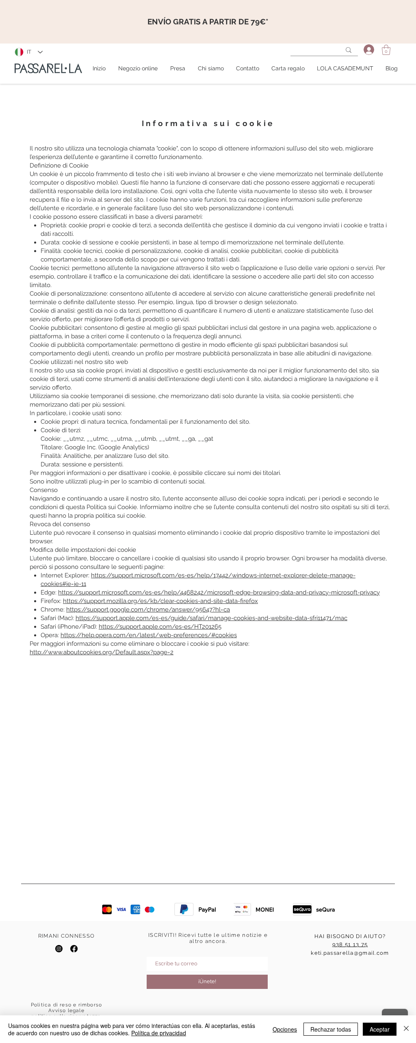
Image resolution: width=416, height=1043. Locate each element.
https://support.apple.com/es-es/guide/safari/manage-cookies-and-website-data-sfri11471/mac (211, 618)
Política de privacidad (158, 1033)
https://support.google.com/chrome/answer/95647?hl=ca (148, 609)
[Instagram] (59, 948)
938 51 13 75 (350, 944)
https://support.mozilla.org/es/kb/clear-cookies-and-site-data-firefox (160, 601)
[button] (386, 50)
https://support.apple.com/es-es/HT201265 (160, 626)
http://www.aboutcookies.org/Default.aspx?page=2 (101, 652)
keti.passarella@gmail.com (350, 953)
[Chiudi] (406, 1029)
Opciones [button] (285, 1029)
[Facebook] (74, 948)
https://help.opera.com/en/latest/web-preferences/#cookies (149, 635)
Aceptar (380, 1029)
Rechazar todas (330, 1029)
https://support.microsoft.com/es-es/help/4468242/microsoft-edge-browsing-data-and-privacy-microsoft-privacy (219, 592)
